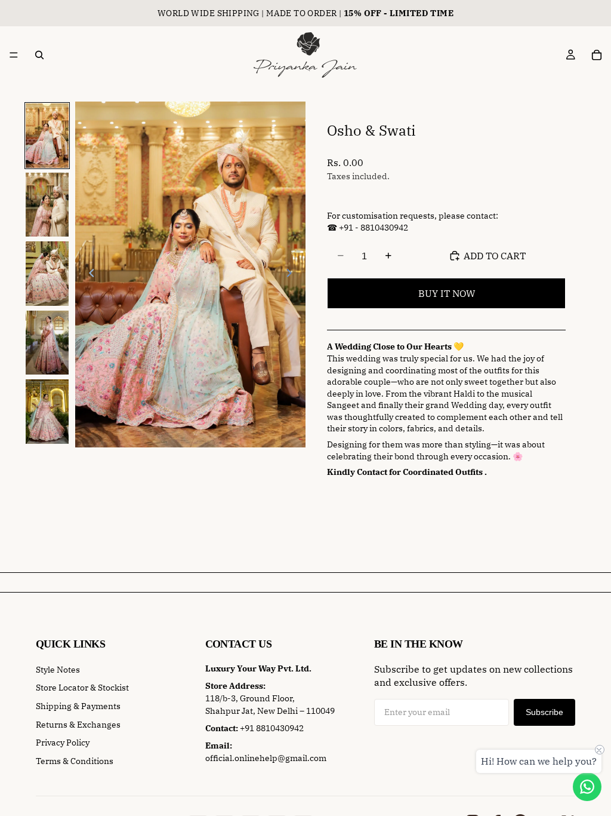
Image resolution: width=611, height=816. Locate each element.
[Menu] (13, 55)
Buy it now (446, 293)
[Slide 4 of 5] (47, 343)
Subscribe (544, 712)
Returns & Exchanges (78, 724)
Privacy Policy (63, 742)
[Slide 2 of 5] (47, 205)
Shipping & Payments (78, 706)
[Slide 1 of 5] (47, 135)
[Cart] (597, 55)
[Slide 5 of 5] (47, 411)
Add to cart (495, 256)
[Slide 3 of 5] (47, 273)
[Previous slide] (88, 275)
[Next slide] (292, 275)
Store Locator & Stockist (82, 687)
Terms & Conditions (74, 761)
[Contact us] (587, 786)
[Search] (39, 55)
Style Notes (58, 669)
